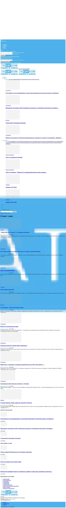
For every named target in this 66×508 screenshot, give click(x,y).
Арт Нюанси (24, 141)
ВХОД (4, 48)
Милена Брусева (4, 386)
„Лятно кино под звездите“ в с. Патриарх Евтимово (15, 232)
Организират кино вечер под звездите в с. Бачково (15, 383)
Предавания (5, 140)
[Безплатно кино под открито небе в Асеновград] (11, 341)
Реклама (5, 45)
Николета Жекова (4, 367)
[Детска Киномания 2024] (11, 285)
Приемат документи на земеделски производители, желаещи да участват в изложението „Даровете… (34, 138)
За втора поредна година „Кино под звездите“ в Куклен (16, 402)
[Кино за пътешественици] (11, 266)
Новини (5, 78)
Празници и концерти (30, 142)
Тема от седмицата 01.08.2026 (14, 157)
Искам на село (55, 141)
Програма (5, 208)
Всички (7, 79)
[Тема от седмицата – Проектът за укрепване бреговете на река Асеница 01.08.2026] (13, 168)
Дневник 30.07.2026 (11, 202)
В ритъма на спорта (31, 141)
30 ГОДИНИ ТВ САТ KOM (15, 141)
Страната (37, 79)
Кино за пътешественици (7, 270)
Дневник (37, 141)
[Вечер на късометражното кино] (11, 322)
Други (40, 141)
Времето (5, 205)
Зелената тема (45, 141)
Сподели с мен (52, 142)
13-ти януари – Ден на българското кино (12, 307)
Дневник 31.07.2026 (11, 187)
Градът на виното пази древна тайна (11, 461)
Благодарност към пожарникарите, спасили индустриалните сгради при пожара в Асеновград (32, 93)
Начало (4, 77)
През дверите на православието (42, 142)
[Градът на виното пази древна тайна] (4, 459)
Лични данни (6, 503)
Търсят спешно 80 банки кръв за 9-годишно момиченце (16, 452)
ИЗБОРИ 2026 (6, 204)
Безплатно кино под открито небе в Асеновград (14, 345)
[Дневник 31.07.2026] (13, 183)
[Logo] (9, 74)
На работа (11, 142)
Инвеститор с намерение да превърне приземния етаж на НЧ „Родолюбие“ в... (22, 364)
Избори (16, 79)
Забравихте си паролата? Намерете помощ (10, 56)
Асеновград (11, 79)
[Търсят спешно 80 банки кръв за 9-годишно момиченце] (4, 449)
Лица (59, 141)
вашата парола (15, 53)
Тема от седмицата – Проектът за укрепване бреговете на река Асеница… (26, 172)
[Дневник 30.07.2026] (13, 198)
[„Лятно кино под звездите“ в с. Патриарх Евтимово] (11, 228)
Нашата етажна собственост (19, 142)
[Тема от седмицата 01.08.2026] (13, 153)
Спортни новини (31, 79)
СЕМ (4, 46)
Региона (26, 79)
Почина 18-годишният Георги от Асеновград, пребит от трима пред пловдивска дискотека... (26, 471)
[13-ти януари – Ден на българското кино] (11, 303)
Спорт (56, 142)
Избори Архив (21, 79)
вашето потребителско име (18, 52)
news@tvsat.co (12, 499)
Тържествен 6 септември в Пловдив (16, 123)
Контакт (5, 44)
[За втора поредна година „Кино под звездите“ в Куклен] (11, 399)
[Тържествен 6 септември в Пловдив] (13, 119)
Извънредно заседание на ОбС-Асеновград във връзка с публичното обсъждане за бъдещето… (32, 108)
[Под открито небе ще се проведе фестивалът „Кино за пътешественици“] (11, 247)
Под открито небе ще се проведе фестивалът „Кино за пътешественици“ (21, 251)
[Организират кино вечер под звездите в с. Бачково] (8, 380)
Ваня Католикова (4, 234)
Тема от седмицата (10, 154)
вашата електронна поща (17, 60)
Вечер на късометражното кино (9, 326)
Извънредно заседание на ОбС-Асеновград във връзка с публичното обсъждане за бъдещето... (27, 428)
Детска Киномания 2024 (7, 289)
